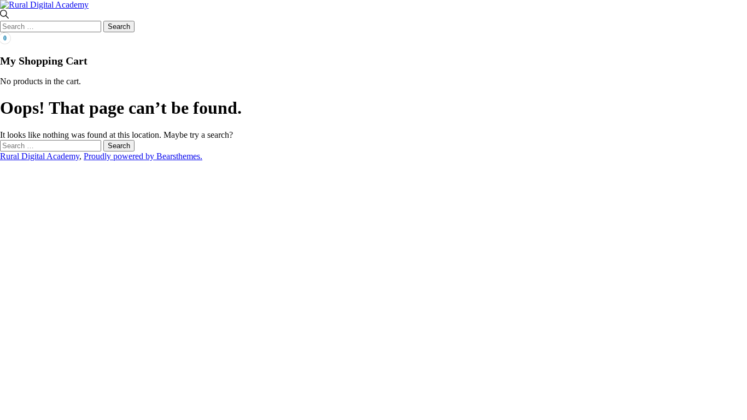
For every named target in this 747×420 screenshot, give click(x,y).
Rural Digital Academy (39, 156)
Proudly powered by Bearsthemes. (143, 156)
